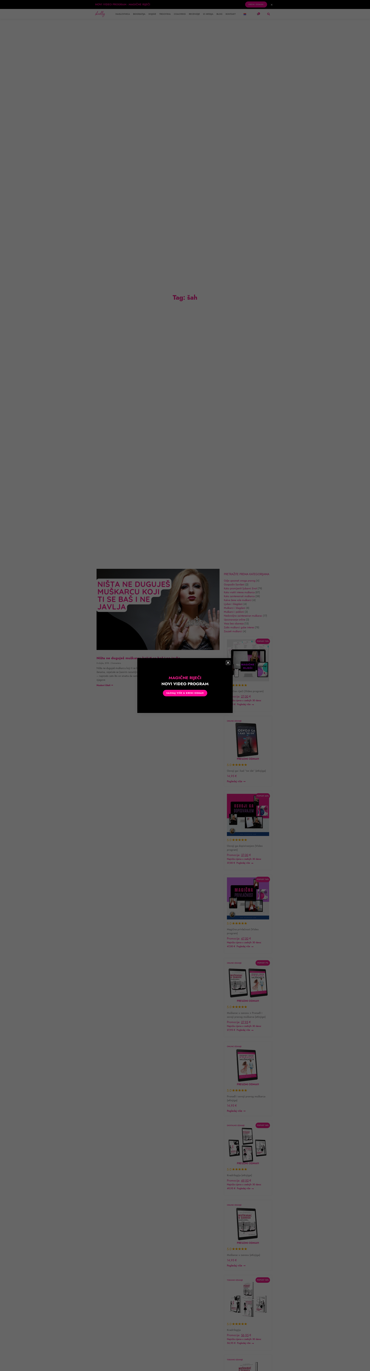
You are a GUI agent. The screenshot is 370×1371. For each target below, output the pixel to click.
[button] (228, 662)
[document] (185, 685)
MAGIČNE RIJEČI (185, 681)
